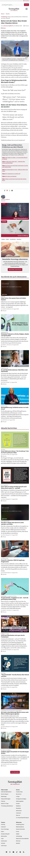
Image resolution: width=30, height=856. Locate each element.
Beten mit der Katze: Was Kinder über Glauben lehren (14, 179)
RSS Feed (18, 841)
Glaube (3, 239)
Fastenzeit (3, 827)
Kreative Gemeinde (20, 829)
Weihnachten (4, 836)
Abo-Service (18, 794)
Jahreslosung (19, 836)
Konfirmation (4, 841)
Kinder (7, 239)
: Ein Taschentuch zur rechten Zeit (11, 173)
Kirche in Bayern (4, 794)
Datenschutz (19, 810)
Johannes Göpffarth (8, 26)
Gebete (17, 834)
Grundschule (13, 239)
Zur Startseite (15, 772)
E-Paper (18, 796)
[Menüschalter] (26, 8)
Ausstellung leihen (20, 824)
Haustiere (19, 239)
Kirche (7, 14)
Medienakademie (20, 827)
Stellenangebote (19, 801)
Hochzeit (3, 843)
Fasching (3, 824)
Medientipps (3, 796)
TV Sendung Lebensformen (7, 806)
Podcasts (3, 801)
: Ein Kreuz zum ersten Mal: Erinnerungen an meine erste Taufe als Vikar (15, 166)
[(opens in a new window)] (6, 852)
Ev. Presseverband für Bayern (22, 817)
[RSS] (23, 852)
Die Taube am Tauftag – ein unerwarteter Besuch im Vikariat (14, 158)
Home (2, 14)
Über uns (18, 815)
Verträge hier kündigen (21, 799)
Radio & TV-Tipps (4, 803)
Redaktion (18, 806)
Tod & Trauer (4, 845)
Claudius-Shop (19, 792)
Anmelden (27, 1)
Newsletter (18, 808)
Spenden (18, 843)
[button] (3, 28)
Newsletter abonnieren (15, 269)
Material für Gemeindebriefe (22, 838)
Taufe (2, 838)
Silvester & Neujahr (5, 834)
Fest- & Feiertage (5, 829)
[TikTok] (16, 852)
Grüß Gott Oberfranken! (6, 792)
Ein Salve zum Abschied (9, 176)
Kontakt (18, 803)
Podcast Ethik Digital (5, 799)
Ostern (2, 831)
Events (17, 831)
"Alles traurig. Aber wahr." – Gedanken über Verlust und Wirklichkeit (13, 162)
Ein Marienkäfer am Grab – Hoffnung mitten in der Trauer (15, 170)
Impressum (18, 813)
